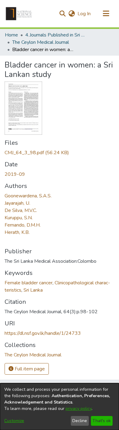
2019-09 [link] (15, 174)
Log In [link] (84, 13)
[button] (19, 13)
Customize (14, 421)
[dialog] (59, 406)
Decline (79, 421)
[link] (37, 152)
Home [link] (11, 35)
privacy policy (79, 408)
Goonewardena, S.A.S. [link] (28, 195)
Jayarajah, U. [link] (17, 203)
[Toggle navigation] (105, 13)
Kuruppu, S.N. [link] (19, 217)
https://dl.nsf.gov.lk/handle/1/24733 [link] (43, 333)
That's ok (101, 421)
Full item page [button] (29, 369)
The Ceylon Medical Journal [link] (40, 42)
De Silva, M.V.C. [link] (21, 210)
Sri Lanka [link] (33, 290)
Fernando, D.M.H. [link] (23, 225)
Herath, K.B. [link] (17, 232)
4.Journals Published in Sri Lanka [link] (55, 35)
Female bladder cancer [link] (28, 282)
